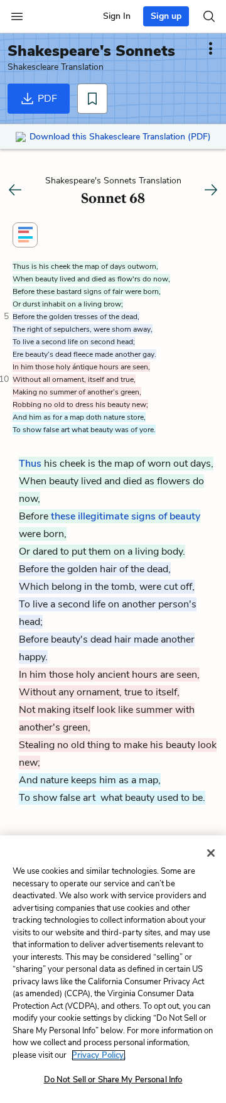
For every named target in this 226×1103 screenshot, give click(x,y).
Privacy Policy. (99, 1055)
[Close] (211, 853)
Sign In (117, 16)
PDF (46, 99)
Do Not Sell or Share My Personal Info (113, 1079)
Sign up (166, 16)
